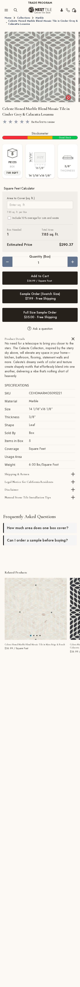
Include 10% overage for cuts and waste (35, 218)
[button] (40, 67)
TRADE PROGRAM (40, 3)
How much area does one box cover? (37, 527)
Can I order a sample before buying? (37, 540)
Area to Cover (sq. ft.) (21, 198)
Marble (40, 18)
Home (8, 18)
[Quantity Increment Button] (73, 262)
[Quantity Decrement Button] (7, 262)
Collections (23, 18)
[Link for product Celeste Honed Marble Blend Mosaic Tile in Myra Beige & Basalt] (36, 609)
